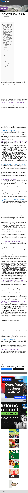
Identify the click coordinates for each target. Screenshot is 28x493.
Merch (21, 3)
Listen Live (14, 373)
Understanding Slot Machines (8, 50)
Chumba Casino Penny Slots (7, 62)
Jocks (18, 3)
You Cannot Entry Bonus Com (8, 63)
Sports (15, 3)
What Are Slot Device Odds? (7, 70)
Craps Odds (5, 71)
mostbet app (11, 139)
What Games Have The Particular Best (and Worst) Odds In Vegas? (7, 35)
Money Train (5, 43)
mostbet (19, 109)
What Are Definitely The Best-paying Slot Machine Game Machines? (8, 32)
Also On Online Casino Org (7, 74)
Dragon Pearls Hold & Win (7, 55)
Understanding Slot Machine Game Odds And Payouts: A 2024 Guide (7, 76)
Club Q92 (4, 3)
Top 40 (12, 3)
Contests (8, 3)
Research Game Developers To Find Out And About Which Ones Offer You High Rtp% (8, 25)
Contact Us (25, 3)
